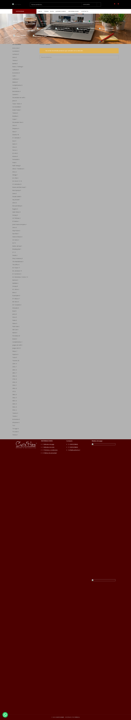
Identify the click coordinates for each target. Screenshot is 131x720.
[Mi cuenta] (110, 4)
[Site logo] (16, 4)
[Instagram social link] (117, 11)
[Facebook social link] (115, 11)
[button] (5, 714)
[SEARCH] (99, 4)
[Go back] (10, 16)
